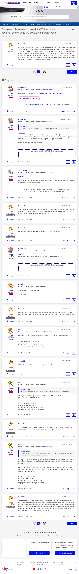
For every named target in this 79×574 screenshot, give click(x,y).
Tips (42, 3)
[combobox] (43, 17)
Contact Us (40, 564)
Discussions (27, 3)
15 (21, 516)
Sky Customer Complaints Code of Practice (52, 93)
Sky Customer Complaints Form (29, 98)
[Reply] (74, 65)
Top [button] (75, 562)
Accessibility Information (57, 562)
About (49, 3)
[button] (75, 43)
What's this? (11, 51)
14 (21, 488)
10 (21, 352)
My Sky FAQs (46, 104)
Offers (56, 3)
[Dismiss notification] (75, 7)
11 (21, 374)
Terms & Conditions (30, 562)
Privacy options (19, 562)
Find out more (48, 89)
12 (21, 414)
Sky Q (39, 10)
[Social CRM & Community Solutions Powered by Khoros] (73, 569)
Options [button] (72, 29)
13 (21, 436)
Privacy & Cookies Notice (43, 562)
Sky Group (60, 564)
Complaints (19, 564)
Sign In (74, 3)
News (36, 3)
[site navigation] (2, 2)
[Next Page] (44, 71)
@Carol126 (23, 126)
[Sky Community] (12, 3)
